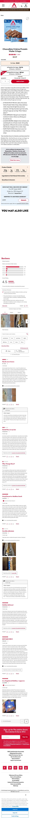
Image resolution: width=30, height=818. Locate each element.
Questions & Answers (15, 179)
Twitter (10, 768)
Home (2, 15)
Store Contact (16, 758)
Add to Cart (16, 247)
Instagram (15, 768)
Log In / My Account (15, 760)
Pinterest (21, 768)
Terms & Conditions (15, 777)
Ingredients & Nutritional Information (15, 175)
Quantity (3, 78)
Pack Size (3, 59)
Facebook (5, 768)
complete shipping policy (22, 203)
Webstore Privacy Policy (15, 775)
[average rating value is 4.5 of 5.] (13, 55)
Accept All (15, 809)
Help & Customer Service (16, 755)
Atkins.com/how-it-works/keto (11, 144)
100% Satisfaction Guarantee (15, 751)
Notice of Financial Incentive (13, 744)
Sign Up (25, 737)
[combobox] (15, 242)
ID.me (15, 155)
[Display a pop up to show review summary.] (21, 233)
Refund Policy (15, 778)
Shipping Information (16, 753)
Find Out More (15, 160)
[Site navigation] (3, 6)
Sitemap (15, 785)
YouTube (26, 768)
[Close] (25, 795)
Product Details (15, 167)
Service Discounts (16, 756)
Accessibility (15, 780)
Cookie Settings (15, 816)
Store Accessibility (15, 784)
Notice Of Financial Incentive (16, 782)
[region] (15, 805)
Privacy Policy (15, 806)
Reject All (15, 812)
